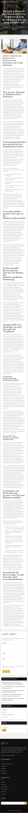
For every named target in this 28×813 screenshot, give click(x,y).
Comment (4, 643)
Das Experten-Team (5, 786)
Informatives (3, 768)
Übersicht (3, 782)
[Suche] (4, 730)
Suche (4, 723)
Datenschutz (3, 791)
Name (4, 653)
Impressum (3, 794)
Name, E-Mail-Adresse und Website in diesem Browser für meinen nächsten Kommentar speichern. (13, 667)
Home (14, 25)
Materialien (4, 712)
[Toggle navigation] (25, 2)
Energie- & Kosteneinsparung (8, 714)
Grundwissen (4, 709)
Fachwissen (3, 784)
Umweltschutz (5, 717)
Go (25, 803)
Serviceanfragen (4, 789)
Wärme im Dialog (8, 2)
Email (3, 659)
